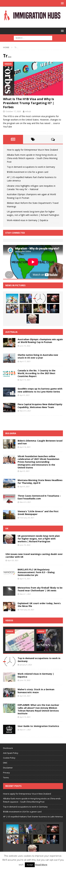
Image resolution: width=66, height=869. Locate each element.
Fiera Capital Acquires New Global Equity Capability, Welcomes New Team (40, 406)
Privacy (6, 772)
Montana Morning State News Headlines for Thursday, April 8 (40, 481)
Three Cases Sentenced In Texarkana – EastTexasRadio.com (39, 497)
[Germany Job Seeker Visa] (19, 640)
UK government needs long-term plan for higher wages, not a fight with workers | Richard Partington (39, 538)
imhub (28, 111)
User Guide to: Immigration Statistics (38, 726)
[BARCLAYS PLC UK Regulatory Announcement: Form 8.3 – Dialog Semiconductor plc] (9, 572)
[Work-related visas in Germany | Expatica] (9, 677)
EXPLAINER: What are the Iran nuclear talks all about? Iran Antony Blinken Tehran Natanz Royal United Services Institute (38, 709)
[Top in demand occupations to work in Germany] (39, 298)
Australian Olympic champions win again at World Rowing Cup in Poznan (40, 341)
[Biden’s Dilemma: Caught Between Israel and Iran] (9, 444)
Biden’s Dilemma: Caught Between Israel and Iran (40, 442)
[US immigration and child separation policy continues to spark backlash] (51, 640)
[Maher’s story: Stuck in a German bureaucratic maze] (9, 692)
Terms (6, 777)
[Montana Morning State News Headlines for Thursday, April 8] (9, 483)
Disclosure (8, 748)
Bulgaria (10, 433)
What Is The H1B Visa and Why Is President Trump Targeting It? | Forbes (28, 103)
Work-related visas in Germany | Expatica (27, 220)
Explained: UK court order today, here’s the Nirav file (39, 605)
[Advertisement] (34, 422)
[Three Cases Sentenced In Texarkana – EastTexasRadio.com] (9, 499)
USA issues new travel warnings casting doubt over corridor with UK (34, 555)
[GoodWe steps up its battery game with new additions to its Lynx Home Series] (9, 392)
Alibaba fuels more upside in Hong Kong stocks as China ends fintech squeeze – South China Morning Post (32, 158)
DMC (5, 762)
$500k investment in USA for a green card (27, 171)
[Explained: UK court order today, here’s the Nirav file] (9, 606)
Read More (41, 864)
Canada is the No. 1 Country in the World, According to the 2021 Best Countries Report (36, 373)
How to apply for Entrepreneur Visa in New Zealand (32, 149)
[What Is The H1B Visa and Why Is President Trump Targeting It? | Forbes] (33, 78)
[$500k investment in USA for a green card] (53, 298)
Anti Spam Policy (10, 753)
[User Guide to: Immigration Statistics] (9, 729)
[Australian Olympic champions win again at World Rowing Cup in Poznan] (39, 308)
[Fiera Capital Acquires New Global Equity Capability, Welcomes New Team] (9, 407)
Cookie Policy (9, 757)
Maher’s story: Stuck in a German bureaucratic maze (36, 691)
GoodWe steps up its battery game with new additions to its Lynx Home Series (40, 390)
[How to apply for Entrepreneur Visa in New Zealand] (12, 298)
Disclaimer (8, 767)
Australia (11, 331)
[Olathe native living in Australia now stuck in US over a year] (9, 358)
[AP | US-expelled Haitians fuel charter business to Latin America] (12, 308)
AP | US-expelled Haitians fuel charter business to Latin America (33, 816)
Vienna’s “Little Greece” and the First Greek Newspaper (38, 513)
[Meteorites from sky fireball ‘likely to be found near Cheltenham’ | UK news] (9, 591)
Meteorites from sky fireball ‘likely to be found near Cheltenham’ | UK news (40, 589)
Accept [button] (30, 864)
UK (6, 528)
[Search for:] (33, 37)
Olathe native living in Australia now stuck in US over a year (38, 356)
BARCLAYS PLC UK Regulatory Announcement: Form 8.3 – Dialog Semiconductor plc (36, 572)
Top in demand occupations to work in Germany (31, 166)
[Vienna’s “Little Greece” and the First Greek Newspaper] (9, 514)
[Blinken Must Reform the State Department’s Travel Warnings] (53, 308)
